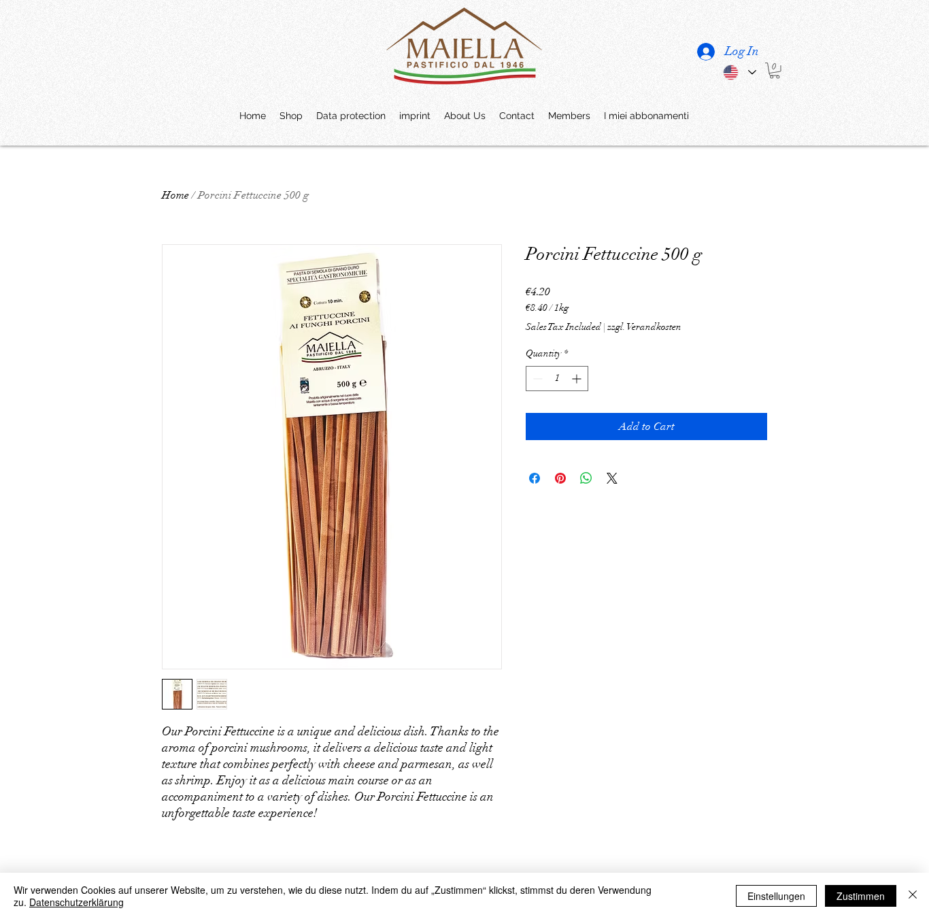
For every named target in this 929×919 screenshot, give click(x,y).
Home (175, 195)
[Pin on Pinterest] (560, 478)
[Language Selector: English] (739, 72)
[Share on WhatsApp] (586, 478)
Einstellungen (776, 896)
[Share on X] (612, 478)
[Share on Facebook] (534, 478)
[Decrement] (536, 378)
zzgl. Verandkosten (644, 327)
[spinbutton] (557, 378)
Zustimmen (861, 896)
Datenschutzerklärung (76, 902)
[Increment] (577, 378)
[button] (774, 71)
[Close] (913, 896)
